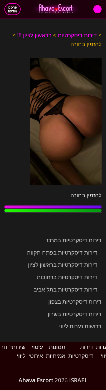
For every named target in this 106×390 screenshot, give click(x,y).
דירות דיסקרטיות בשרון (75, 314)
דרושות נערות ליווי (80, 326)
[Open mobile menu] (97, 9)
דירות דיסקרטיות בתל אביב (65, 289)
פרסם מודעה (12, 9)
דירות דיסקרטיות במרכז (74, 240)
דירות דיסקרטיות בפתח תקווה (62, 252)
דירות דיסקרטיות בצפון (75, 301)
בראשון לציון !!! (34, 35)
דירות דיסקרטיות (77, 35)
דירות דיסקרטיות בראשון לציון (62, 264)
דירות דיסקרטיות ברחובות (67, 277)
